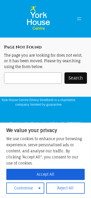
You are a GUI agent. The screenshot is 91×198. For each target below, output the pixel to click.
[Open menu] (79, 19)
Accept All (45, 174)
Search (76, 77)
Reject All (65, 188)
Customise (23, 188)
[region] (45, 160)
